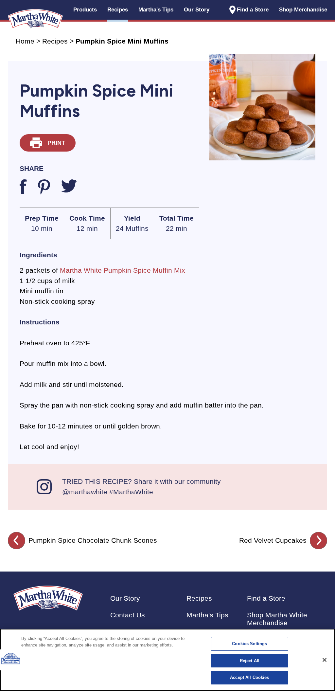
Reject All (249, 660)
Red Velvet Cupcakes (273, 540)
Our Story (196, 10)
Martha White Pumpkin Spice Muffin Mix (122, 270)
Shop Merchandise (303, 10)
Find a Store (253, 10)
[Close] (324, 660)
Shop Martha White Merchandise (277, 619)
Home (25, 41)
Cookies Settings (249, 643)
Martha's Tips (207, 615)
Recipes (55, 41)
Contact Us (127, 615)
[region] (167, 660)
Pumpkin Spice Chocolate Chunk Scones (92, 540)
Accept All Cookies (249, 677)
